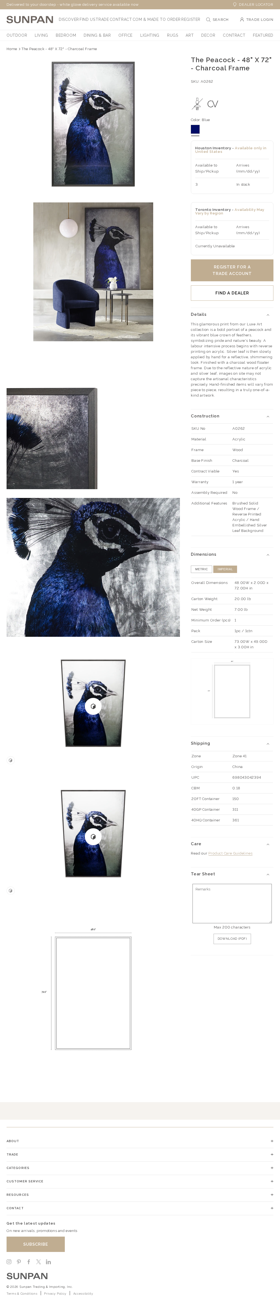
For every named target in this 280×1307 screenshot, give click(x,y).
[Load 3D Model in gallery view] (11, 760)
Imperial (225, 569)
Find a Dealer (232, 293)
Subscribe (35, 1244)
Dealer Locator (256, 4)
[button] (69, 19)
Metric (201, 569)
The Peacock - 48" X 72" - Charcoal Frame (59, 49)
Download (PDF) (232, 939)
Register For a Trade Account (232, 270)
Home (12, 49)
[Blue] (195, 129)
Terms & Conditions (22, 1293)
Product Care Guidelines (230, 853)
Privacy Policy (55, 1293)
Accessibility (83, 1293)
